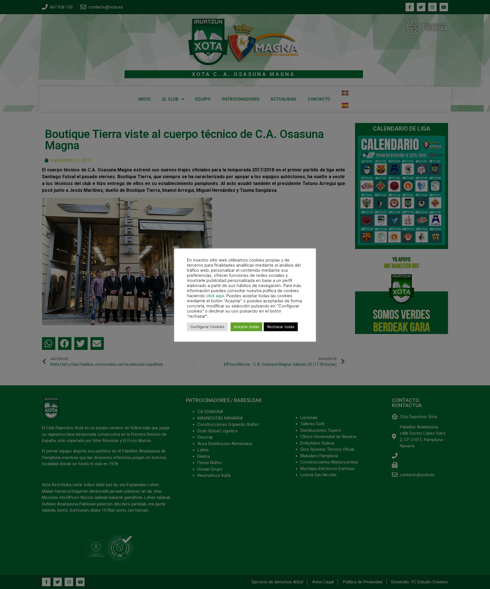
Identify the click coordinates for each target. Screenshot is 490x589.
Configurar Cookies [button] (207, 326)
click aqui (215, 295)
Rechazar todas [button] (280, 326)
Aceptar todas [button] (246, 326)
